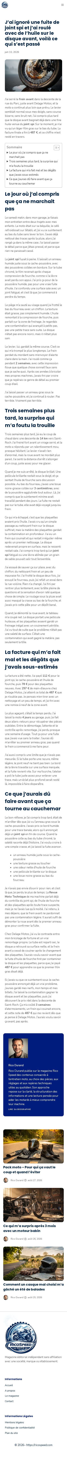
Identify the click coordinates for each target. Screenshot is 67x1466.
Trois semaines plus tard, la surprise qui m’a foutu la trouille (33, 164)
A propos (10, 1390)
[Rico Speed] (5, 5)
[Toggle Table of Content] (55, 147)
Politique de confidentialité (20, 1427)
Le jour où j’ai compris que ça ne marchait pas (28, 155)
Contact (9, 1401)
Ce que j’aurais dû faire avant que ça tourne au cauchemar (30, 181)
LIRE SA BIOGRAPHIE (19, 1109)
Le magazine (12, 1395)
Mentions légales (14, 1422)
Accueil (9, 1385)
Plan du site (11, 1433)
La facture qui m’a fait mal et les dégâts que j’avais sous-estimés (32, 172)
